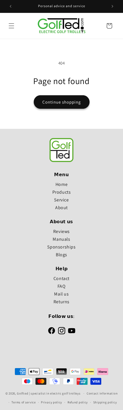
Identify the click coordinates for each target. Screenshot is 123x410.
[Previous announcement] (10, 6)
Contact (61, 278)
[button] (11, 26)
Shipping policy (105, 402)
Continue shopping (61, 102)
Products (61, 192)
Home (61, 184)
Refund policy (78, 402)
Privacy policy (51, 402)
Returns (61, 302)
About (61, 208)
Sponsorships (61, 247)
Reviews (61, 231)
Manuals (61, 239)
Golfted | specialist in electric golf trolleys (48, 393)
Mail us (61, 294)
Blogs (61, 255)
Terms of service (23, 402)
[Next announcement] (112, 6)
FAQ (61, 286)
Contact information (102, 393)
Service (61, 200)
